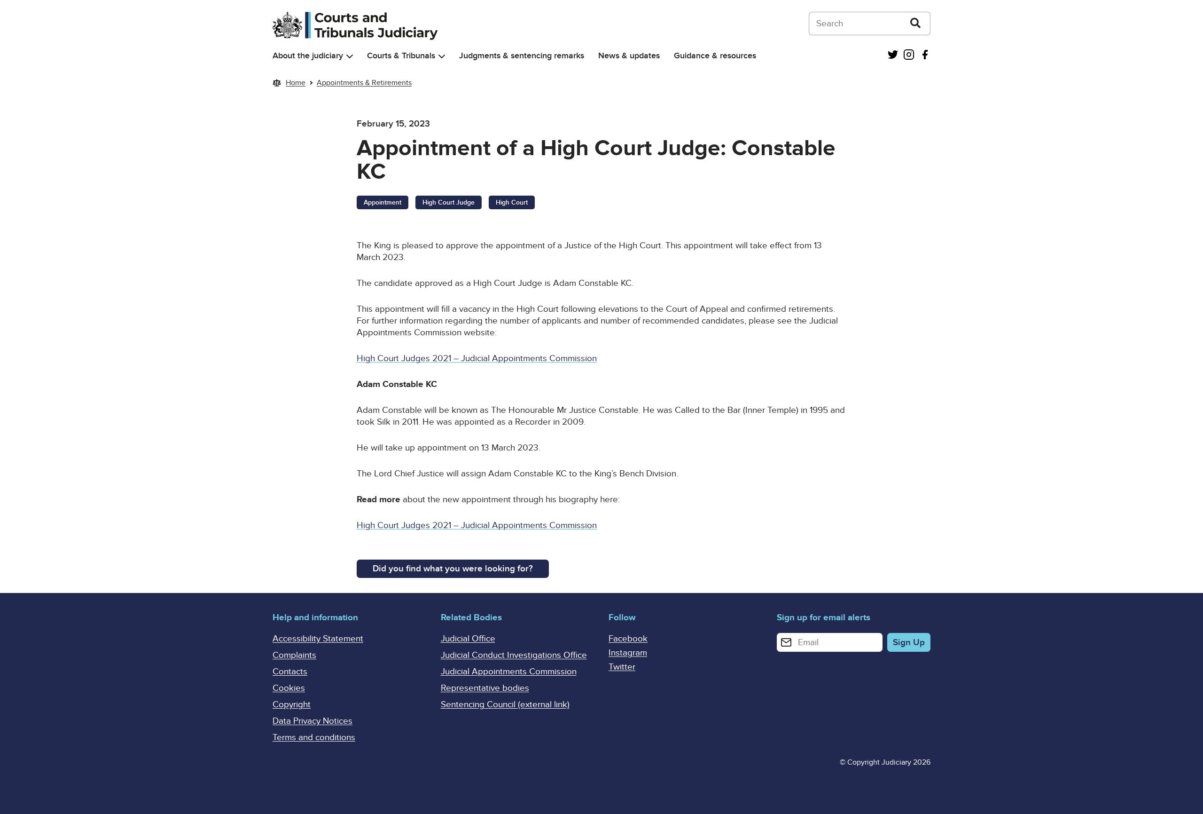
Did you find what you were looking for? (453, 568)
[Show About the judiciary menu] (349, 56)
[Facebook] (924, 56)
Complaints (294, 655)
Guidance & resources (715, 56)
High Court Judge (448, 202)
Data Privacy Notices (312, 721)
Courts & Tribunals (401, 56)
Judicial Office (468, 638)
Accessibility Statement (318, 638)
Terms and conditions (314, 737)
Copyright (292, 704)
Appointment (382, 202)
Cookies (289, 688)
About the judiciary (308, 56)
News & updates (629, 56)
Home (295, 82)
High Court (512, 202)
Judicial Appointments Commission (509, 671)
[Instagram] (908, 56)
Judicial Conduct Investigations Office (514, 655)
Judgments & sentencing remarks (521, 56)
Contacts (290, 671)
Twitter (622, 667)
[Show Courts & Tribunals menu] (441, 56)
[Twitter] (892, 56)
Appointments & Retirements (364, 82)
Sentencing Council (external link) (505, 704)
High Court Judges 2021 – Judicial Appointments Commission (477, 358)
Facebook (628, 638)
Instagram (628, 653)
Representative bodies (485, 688)
